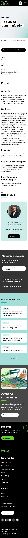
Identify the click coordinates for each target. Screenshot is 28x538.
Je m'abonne (6, 438)
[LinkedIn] (6, 520)
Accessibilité (4, 531)
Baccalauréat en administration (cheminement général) (12, 327)
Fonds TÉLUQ (5, 476)
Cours (3, 493)
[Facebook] (2, 520)
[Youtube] (17, 520)
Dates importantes (6, 500)
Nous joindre (6, 513)
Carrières (3, 479)
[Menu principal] (25, 3)
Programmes (5, 496)
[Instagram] (13, 520)
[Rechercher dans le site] (20, 3)
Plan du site (4, 482)
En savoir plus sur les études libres (11, 286)
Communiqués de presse (8, 466)
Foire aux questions (6, 503)
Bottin (3, 472)
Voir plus (12, 358)
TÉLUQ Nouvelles (6, 462)
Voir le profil (12, 236)
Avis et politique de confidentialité (9, 529)
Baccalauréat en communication (13, 350)
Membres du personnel (7, 469)
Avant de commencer (8, 414)
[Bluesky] (9, 520)
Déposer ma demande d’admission (12, 50)
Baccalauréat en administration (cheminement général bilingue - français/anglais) (13, 313)
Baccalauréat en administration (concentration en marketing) (12, 339)
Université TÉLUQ (5, 533)
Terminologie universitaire (8, 506)
